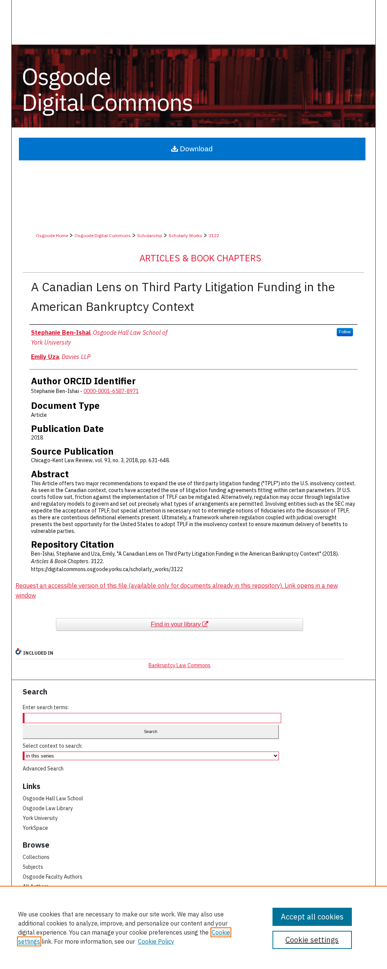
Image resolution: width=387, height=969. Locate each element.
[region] (193, 927)
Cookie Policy (156, 941)
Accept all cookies (312, 917)
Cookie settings (312, 940)
